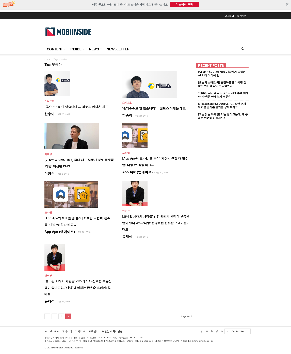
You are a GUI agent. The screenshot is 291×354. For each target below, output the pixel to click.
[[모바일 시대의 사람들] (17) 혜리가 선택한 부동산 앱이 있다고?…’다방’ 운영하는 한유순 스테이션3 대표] (157, 193)
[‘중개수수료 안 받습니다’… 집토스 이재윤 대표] (79, 83)
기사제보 (80, 331)
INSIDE (76, 49)
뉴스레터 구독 (184, 4)
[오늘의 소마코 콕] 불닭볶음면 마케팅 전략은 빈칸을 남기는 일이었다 (222, 84)
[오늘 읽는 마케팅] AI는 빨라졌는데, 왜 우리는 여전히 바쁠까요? (223, 116)
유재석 (127, 236)
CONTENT (55, 49)
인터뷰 (126, 211)
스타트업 (49, 101)
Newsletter (118, 49)
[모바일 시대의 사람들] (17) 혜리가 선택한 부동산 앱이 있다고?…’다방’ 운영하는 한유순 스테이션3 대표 (155, 222)
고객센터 (93, 331)
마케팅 (48, 154)
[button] (145, 4)
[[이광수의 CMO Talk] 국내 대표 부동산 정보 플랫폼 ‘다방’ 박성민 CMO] (79, 136)
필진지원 (242, 15)
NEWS (94, 49)
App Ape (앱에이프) (137, 171)
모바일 (126, 152)
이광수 (49, 173)
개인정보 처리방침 (112, 331)
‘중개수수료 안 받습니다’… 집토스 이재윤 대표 (76, 106)
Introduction (51, 331)
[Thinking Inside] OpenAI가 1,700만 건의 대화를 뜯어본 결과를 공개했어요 (222, 105)
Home (47, 59)
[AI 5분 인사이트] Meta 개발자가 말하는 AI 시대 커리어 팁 (222, 73)
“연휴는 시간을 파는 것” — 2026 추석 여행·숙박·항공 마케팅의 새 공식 (223, 95)
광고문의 (229, 15)
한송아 (49, 113)
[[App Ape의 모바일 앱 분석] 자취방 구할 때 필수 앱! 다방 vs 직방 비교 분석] (157, 135)
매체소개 (67, 331)
